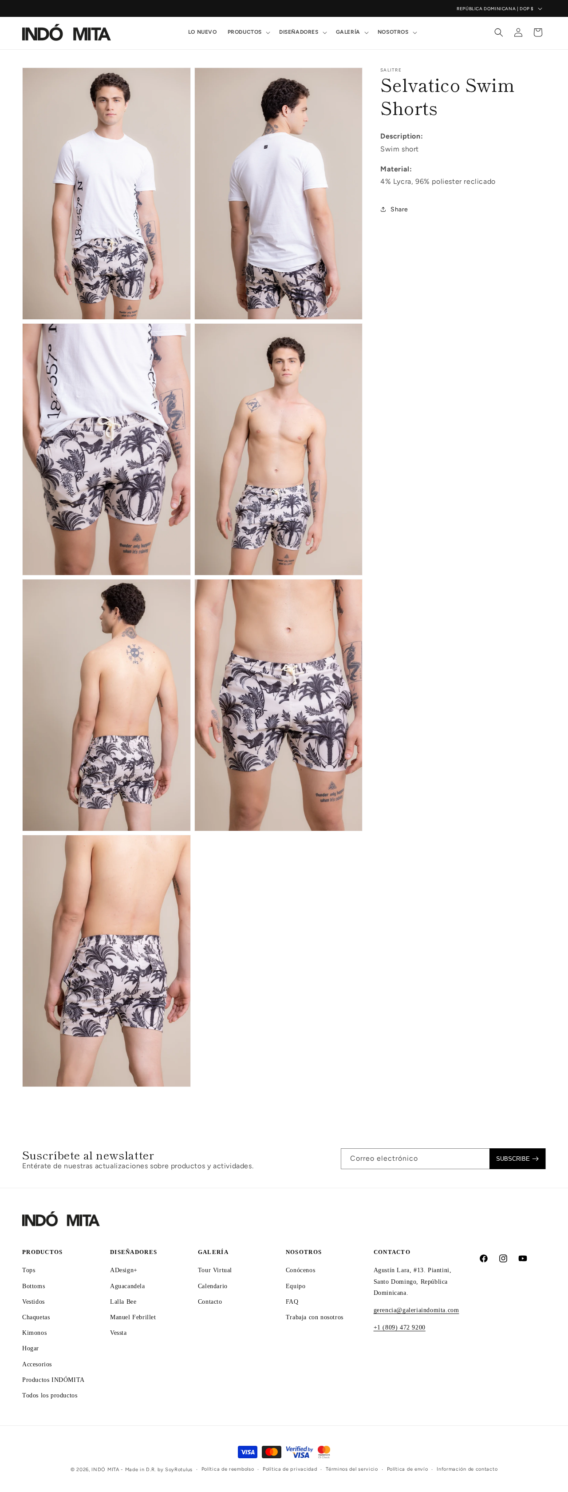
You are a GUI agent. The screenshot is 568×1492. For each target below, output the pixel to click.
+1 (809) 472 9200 (400, 1327)
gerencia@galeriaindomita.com (416, 1310)
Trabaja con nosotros (314, 1317)
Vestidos (33, 1301)
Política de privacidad (290, 1469)
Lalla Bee (123, 1301)
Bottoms (33, 1286)
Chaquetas (36, 1317)
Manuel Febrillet (133, 1317)
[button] (248, 32)
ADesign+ (124, 1270)
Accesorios (37, 1364)
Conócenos (300, 1270)
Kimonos (34, 1332)
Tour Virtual (215, 1270)
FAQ (292, 1301)
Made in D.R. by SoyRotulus (159, 1469)
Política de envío (407, 1469)
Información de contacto (467, 1469)
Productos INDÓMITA (53, 1380)
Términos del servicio (352, 1469)
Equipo (296, 1286)
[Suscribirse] (517, 1158)
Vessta (118, 1332)
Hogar (30, 1348)
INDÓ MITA (105, 1469)
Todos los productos (49, 1395)
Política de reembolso (227, 1469)
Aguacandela (127, 1286)
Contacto (210, 1301)
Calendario (213, 1286)
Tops (28, 1270)
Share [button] (399, 209)
